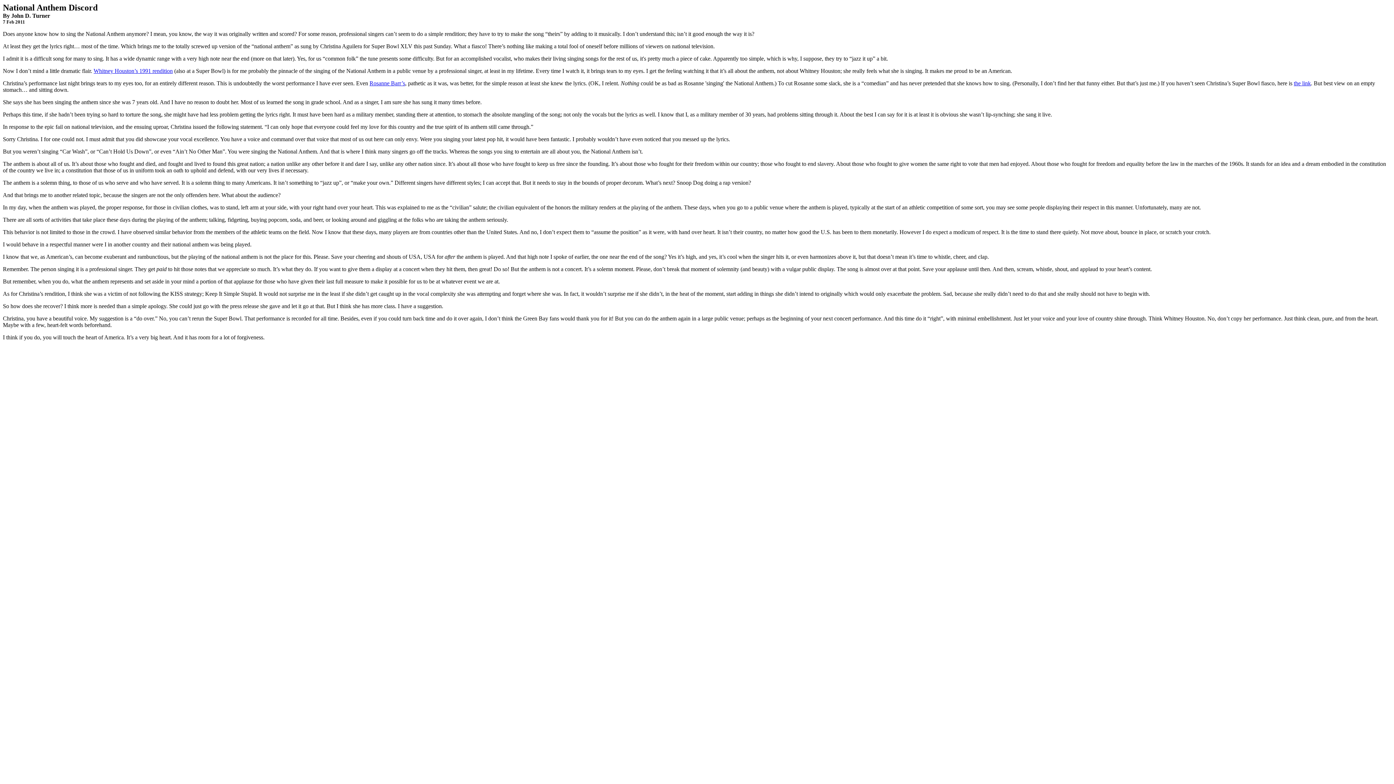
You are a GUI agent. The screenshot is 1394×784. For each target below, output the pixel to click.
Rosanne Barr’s (387, 83)
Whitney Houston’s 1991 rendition (133, 71)
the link (1302, 83)
